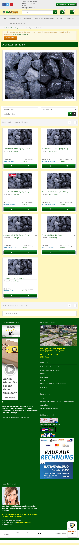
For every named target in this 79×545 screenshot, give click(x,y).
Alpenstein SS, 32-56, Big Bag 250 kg (55, 149)
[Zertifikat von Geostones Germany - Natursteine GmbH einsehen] (11, 331)
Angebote (27, 18)
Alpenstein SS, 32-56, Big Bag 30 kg (16, 192)
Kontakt (59, 18)
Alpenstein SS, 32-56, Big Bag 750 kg (16, 235)
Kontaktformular (8, 527)
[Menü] (75, 522)
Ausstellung (70, 18)
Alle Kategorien (14, 18)
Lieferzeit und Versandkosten (44, 18)
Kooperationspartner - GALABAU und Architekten (57, 402)
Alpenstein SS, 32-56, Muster (52, 235)
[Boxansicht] (74, 114)
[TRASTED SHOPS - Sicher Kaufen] (10, 369)
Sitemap (43, 398)
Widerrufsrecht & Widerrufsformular (53, 384)
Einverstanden (10, 38)
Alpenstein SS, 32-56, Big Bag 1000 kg (16, 149)
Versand (24, 161)
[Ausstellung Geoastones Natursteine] (58, 335)
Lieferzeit (43, 387)
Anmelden (72, 4)
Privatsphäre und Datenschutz (50, 370)
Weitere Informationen (20, 34)
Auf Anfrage (15, 151)
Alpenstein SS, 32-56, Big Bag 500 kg (55, 192)
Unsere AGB (44, 374)
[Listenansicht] (70, 114)
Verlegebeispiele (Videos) (17, 23)
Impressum (44, 377)
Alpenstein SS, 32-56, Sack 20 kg (14, 278)
